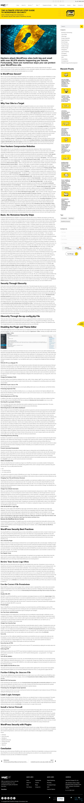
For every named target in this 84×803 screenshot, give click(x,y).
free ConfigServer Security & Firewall (46, 718)
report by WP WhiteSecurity (8, 200)
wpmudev (25, 754)
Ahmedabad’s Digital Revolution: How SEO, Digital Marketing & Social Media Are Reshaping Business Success (65, 204)
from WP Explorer (8, 406)
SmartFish (12, 801)
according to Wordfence (35, 140)
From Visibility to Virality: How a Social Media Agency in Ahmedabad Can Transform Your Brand (65, 148)
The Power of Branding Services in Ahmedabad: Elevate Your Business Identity (65, 132)
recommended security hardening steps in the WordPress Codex (17, 303)
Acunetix (5, 459)
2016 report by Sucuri (36, 113)
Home (18, 5)
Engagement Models (47, 5)
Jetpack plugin (48, 596)
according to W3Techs (43, 126)
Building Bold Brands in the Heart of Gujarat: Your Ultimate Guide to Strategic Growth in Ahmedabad (66, 166)
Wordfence (50, 234)
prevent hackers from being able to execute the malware (36, 682)
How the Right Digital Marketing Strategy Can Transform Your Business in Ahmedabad (65, 83)
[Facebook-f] (56, 1)
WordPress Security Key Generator (37, 628)
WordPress (71, 218)
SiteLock (4, 745)
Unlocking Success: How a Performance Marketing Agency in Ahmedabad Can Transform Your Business (66, 114)
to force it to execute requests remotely (21, 193)
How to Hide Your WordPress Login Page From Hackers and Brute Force (22, 517)
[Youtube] (60, 1)
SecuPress (4, 743)
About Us (23, 5)
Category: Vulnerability (21, 205)
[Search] (81, 26)
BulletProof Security (6, 739)
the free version (33, 246)
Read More (4, 789)
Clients (55, 5)
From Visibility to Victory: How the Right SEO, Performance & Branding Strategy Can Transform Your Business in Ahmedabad (66, 184)
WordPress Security (65, 221)
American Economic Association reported (34, 111)
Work (37, 5)
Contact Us (80, 5)
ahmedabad (64, 218)
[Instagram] (53, 1)
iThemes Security (6, 741)
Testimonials (62, 5)
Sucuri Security (5, 736)
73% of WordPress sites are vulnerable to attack (43, 203)
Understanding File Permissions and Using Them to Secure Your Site (38, 590)
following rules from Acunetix (36, 400)
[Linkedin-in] (58, 1)
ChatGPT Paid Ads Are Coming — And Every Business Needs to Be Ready (65, 98)
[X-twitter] (63, 1)
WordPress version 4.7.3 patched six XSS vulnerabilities (18, 138)
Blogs (74, 5)
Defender (14, 579)
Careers (69, 5)
